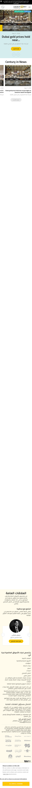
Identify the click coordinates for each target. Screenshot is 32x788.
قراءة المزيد (16, 49)
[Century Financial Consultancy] (22, 7)
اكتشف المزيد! (16, 3)
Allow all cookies (16, 783)
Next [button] (29, 634)
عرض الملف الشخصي (16, 641)
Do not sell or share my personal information (14, 779)
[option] (16, 34)
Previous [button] (3, 634)
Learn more (6, 774)
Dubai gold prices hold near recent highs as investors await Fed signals (18, 91)
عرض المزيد (16, 100)
